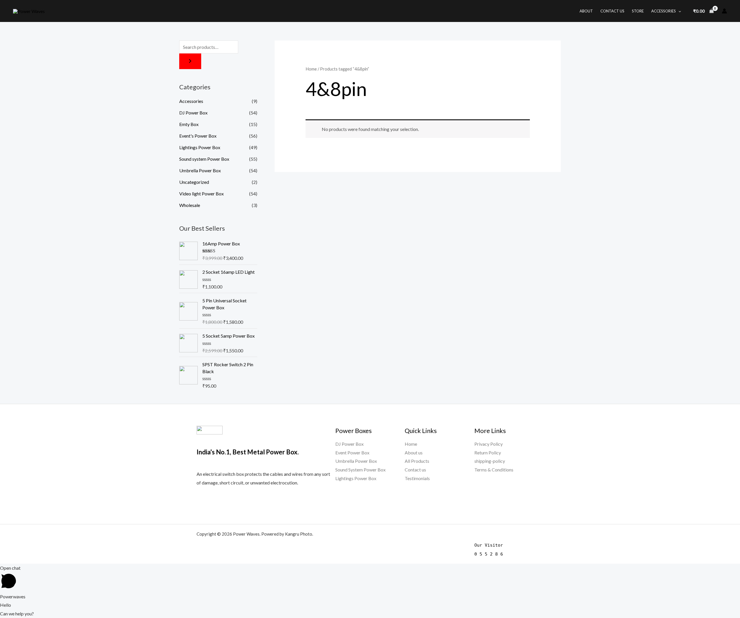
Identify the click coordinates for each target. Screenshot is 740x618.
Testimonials (417, 478)
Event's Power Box (198, 135)
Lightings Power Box (199, 147)
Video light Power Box (201, 193)
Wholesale (189, 205)
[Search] (190, 61)
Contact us (415, 469)
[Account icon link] (724, 11)
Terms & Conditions (493, 469)
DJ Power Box (193, 112)
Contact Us (612, 11)
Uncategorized (194, 182)
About (586, 11)
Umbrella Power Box (200, 170)
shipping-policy (489, 461)
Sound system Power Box (204, 159)
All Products (417, 461)
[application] (678, 11)
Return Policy (487, 452)
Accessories (663, 11)
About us (414, 452)
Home (311, 68)
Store (638, 11)
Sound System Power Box (360, 469)
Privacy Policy (488, 444)
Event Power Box (352, 452)
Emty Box (189, 124)
